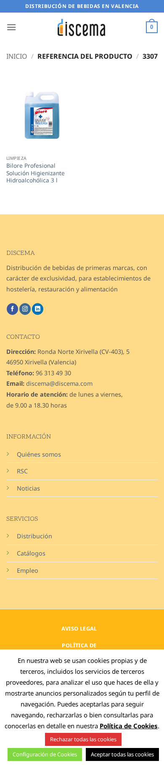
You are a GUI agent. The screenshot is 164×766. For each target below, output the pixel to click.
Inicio (16, 56)
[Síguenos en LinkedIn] (37, 309)
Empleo (27, 570)
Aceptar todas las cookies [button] (122, 754)
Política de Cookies (129, 726)
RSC (22, 471)
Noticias (28, 488)
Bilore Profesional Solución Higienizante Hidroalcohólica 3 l (35, 173)
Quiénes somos (39, 454)
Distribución (34, 536)
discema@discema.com (59, 383)
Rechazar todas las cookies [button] (83, 739)
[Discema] (82, 27)
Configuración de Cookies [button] (45, 754)
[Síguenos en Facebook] (12, 309)
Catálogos (31, 553)
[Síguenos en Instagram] (25, 309)
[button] (11, 27)
